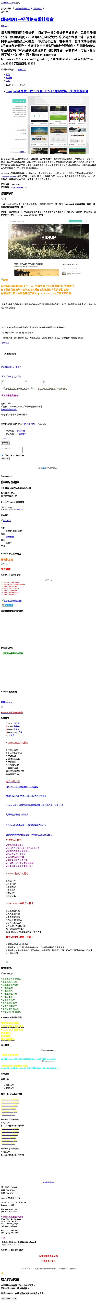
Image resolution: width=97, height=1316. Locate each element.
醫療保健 (22, 70)
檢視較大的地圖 (48, 1182)
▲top (3, 438)
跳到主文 (5, 26)
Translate (19, 509)
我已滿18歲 (6, 1298)
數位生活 (21, 431)
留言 (33, 424)
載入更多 (5, 443)
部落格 (9, 78)
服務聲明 (72, 1269)
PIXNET (30, 1269)
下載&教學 (21, 434)
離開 (14, 1298)
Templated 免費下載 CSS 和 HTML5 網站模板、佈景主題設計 (47, 91)
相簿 (8, 75)
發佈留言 (5, 458)
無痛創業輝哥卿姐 (9, 410)
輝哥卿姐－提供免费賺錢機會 (27, 19)
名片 (8, 81)
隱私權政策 (63, 1269)
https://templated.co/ (19, 187)
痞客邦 (27, 424)
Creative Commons (8, 176)
